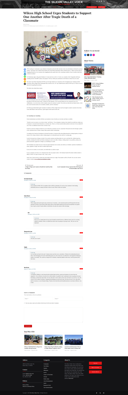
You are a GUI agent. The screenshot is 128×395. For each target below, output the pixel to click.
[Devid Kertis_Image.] (55, 95)
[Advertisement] (94, 41)
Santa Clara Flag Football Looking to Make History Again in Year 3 (53, 347)
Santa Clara (26, 7)
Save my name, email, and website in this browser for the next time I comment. (42, 303)
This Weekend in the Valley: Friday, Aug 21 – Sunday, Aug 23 (98, 98)
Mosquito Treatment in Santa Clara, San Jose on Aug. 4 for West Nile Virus (98, 106)
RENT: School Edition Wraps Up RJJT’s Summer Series (97, 85)
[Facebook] (25, 69)
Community (87, 74)
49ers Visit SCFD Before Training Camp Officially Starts (92, 77)
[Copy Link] (25, 81)
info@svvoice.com (30, 373)
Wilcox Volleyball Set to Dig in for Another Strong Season (33, 347)
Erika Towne (26, 24)
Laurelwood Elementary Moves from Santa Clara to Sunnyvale (73, 347)
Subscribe (95, 363)
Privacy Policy (26, 384)
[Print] (25, 79)
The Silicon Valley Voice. (35, 392)
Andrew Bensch (27, 350)
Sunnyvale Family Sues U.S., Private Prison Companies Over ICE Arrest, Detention (98, 92)
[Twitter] (25, 72)
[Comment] (25, 84)
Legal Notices (101, 7)
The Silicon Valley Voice (64, 2)
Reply (81, 197)
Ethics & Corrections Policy (28, 386)
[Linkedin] (25, 74)
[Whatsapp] (25, 77)
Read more (71, 378)
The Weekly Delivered (91, 7)
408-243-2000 (29, 375)
